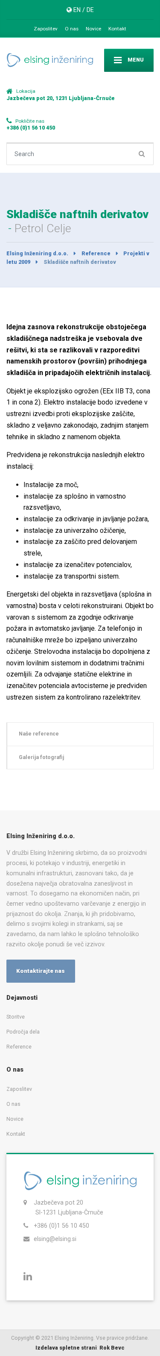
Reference (19, 1046)
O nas (72, 29)
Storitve (15, 1016)
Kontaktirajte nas (40, 971)
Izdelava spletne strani (66, 1347)
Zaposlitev (46, 29)
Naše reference (39, 733)
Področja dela (23, 1031)
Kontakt (117, 29)
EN (77, 9)
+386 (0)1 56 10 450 (61, 1225)
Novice (93, 29)
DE (90, 9)
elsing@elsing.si (55, 1238)
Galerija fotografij (41, 757)
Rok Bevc (112, 1347)
